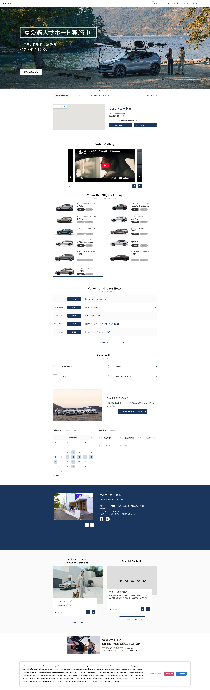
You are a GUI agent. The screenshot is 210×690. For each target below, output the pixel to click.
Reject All (169, 673)
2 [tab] (72, 186)
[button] (99, 91)
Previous (134, 186)
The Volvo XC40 (62, 601)
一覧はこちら (105, 342)
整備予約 (194, 3)
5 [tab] (64, 525)
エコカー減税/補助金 (118, 592)
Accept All (181, 673)
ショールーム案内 (67, 366)
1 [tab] (69, 186)
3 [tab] (75, 186)
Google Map (118, 125)
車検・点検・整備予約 (123, 376)
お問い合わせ (143, 125)
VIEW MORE (151, 95)
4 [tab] (78, 186)
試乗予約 (175, 3)
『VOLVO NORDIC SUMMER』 (99, 96)
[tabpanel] (105, 165)
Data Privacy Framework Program (82, 672)
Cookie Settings (155, 673)
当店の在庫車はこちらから (132, 412)
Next (140, 186)
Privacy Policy (58, 669)
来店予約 (185, 3)
